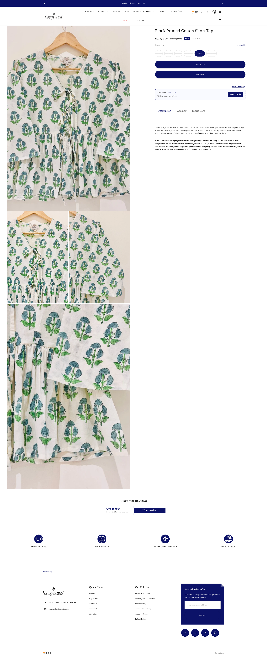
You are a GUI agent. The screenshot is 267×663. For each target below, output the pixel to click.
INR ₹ (197, 12)
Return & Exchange (142, 593)
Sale (125, 21)
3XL (211, 53)
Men (115, 11)
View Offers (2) (238, 86)
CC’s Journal (138, 21)
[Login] (220, 12)
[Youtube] (195, 633)
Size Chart (93, 614)
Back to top (47, 571)
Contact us (93, 604)
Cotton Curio (219, 653)
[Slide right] (222, 3)
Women (101, 11)
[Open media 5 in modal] (68, 396)
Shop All (89, 11)
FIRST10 (234, 94)
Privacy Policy (140, 604)
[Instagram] (205, 633)
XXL (200, 53)
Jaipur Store (93, 598)
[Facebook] (185, 633)
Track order (93, 609)
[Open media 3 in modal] (37, 257)
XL (188, 53)
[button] (209, 12)
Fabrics (162, 11)
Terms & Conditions (143, 609)
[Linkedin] (215, 633)
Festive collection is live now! (133, 3)
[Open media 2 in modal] (68, 118)
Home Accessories (142, 11)
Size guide (241, 45)
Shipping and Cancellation (145, 598)
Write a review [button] (150, 510)
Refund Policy (140, 619)
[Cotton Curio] (54, 16)
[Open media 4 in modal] (99, 257)
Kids (127, 11)
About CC (93, 593)
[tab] (164, 110)
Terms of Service (141, 614)
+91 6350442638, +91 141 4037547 (63, 602)
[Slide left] (44, 3)
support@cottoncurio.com (59, 609)
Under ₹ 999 (176, 11)
